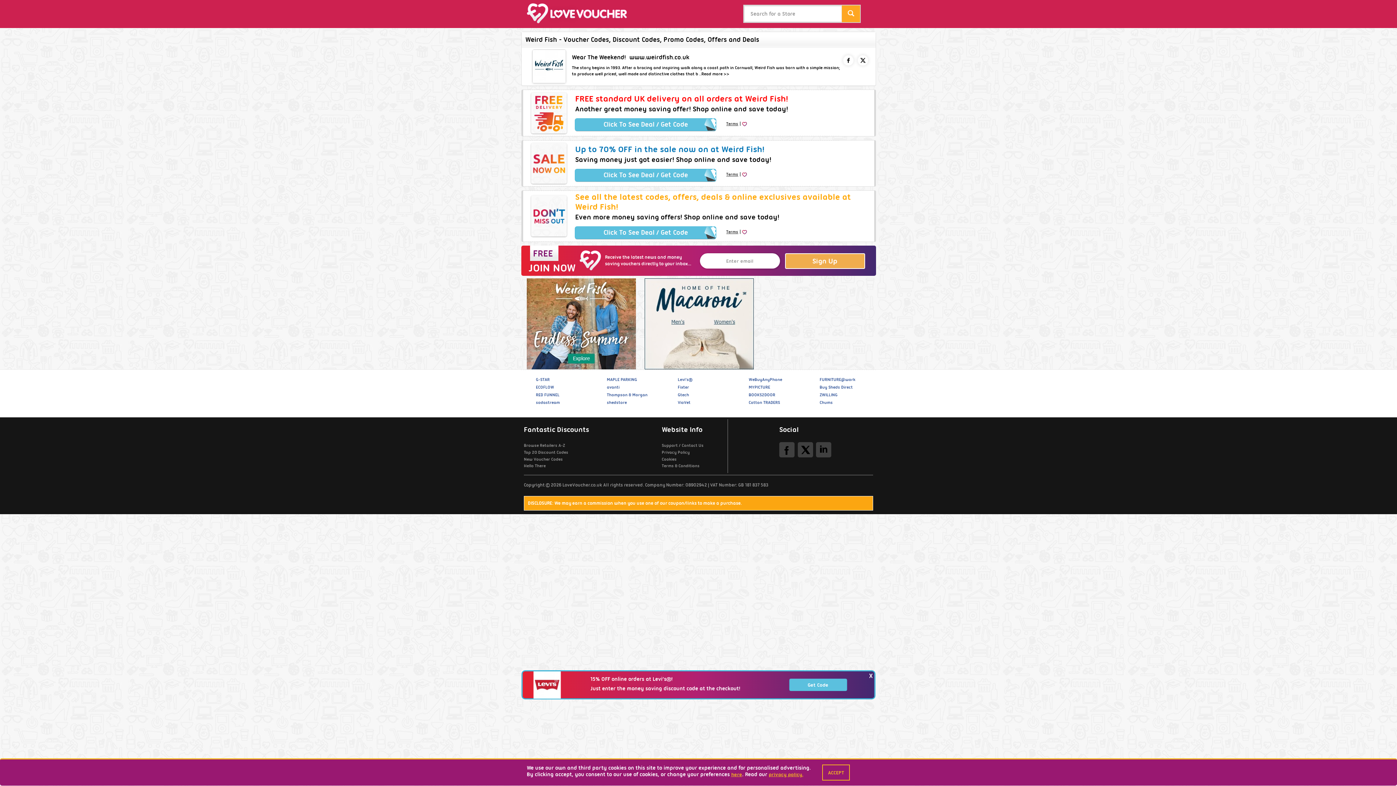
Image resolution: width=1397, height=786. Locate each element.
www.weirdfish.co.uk (659, 57)
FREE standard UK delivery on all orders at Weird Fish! (681, 99)
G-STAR (543, 379)
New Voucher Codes (543, 459)
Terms (732, 123)
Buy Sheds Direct (836, 387)
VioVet (684, 402)
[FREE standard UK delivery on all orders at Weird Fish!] (549, 113)
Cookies (669, 459)
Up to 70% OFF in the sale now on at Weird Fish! (669, 149)
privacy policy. (786, 774)
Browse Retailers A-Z (544, 445)
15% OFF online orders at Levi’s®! (631, 679)
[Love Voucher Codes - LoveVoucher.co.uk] (580, 13)
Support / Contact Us (683, 445)
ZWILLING (828, 394)
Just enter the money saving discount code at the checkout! (665, 689)
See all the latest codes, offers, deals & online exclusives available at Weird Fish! (713, 201)
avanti (613, 387)
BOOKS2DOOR (762, 394)
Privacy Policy (676, 452)
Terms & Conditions (681, 465)
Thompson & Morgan (627, 394)
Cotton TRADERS (764, 402)
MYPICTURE (759, 387)
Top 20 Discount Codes (546, 452)
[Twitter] (805, 449)
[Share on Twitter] (862, 60)
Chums (826, 402)
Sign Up (824, 261)
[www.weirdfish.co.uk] (549, 66)
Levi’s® (685, 379)
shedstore (617, 402)
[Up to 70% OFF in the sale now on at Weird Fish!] (549, 163)
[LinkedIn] (823, 449)
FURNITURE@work (837, 379)
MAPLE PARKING (622, 379)
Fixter (683, 387)
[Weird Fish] (580, 323)
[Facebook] (787, 449)
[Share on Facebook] (848, 60)
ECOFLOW (545, 387)
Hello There (535, 465)
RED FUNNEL (548, 394)
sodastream (548, 402)
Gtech (683, 394)
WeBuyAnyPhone (765, 379)
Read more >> (715, 73)
